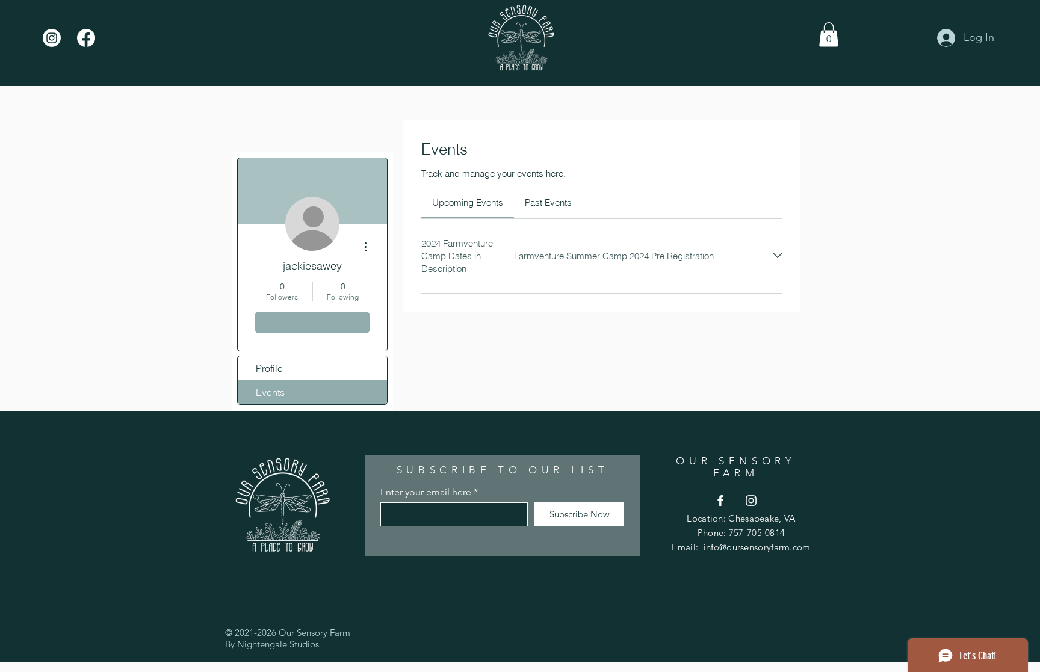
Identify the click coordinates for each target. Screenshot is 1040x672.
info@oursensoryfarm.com (757, 547)
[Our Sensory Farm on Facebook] (720, 500)
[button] (829, 34)
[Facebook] (86, 38)
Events (270, 392)
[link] (467, 202)
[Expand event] (777, 256)
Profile (269, 368)
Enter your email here (425, 492)
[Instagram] (52, 38)
